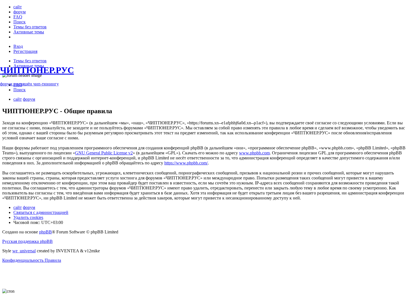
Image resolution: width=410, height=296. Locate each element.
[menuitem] (17, 6)
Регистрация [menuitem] (25, 51)
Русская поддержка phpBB (27, 241)
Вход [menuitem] (18, 46)
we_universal (24, 250)
